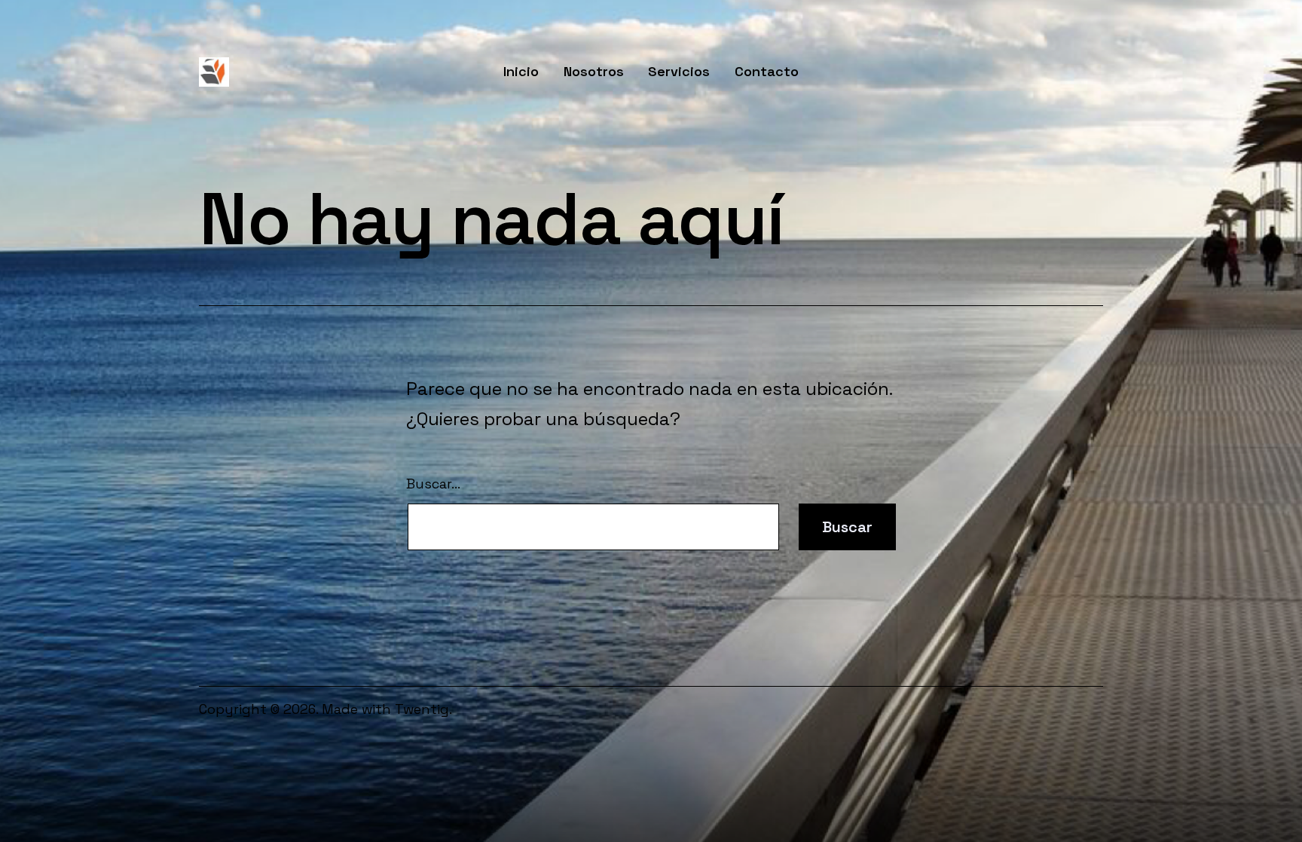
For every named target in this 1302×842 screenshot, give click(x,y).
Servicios (679, 71)
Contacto (767, 71)
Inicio (521, 71)
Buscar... (433, 483)
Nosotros (594, 71)
